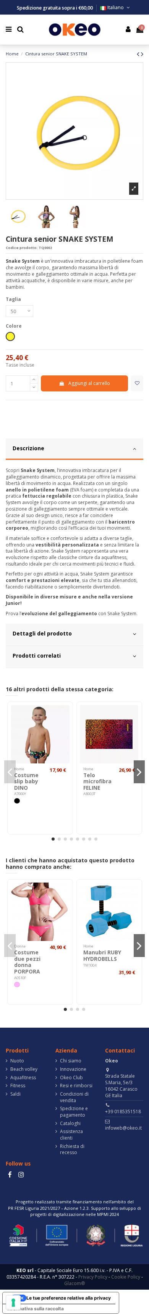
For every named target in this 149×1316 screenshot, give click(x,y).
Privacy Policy (92, 1277)
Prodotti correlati (37, 655)
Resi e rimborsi (76, 1086)
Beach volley (23, 1069)
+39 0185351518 (123, 1111)
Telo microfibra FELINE (97, 781)
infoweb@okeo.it (123, 1128)
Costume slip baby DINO (26, 781)
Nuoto (17, 1061)
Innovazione (73, 1069)
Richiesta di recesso (72, 1149)
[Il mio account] (128, 29)
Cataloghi (70, 1123)
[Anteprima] (64, 715)
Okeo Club (71, 1078)
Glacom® (74, 1283)
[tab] (74, 449)
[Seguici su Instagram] (21, 1174)
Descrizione (28, 448)
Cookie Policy (125, 1277)
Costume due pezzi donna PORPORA (27, 962)
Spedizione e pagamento (74, 1112)
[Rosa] (16, 984)
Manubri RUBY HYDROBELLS (102, 955)
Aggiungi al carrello (89, 383)
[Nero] (16, 801)
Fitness (17, 1086)
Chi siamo (70, 1061)
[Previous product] (139, 53)
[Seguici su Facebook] (10, 1174)
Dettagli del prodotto (42, 633)
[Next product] (142, 53)
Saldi (15, 1094)
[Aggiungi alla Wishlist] (137, 383)
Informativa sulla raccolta (35, 1308)
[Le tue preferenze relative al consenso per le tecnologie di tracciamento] (13, 1302)
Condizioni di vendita (74, 1097)
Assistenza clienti (71, 1134)
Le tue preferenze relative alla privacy (68, 1298)
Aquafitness (23, 1078)
